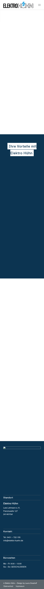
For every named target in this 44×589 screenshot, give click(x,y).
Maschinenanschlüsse (20, 42)
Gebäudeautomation (19, 39)
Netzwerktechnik (17, 49)
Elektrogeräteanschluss (20, 101)
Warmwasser (15, 112)
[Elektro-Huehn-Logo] (18, 5)
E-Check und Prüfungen (21, 105)
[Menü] (39, 5)
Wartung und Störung (19, 60)
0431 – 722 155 (17, 419)
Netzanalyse (15, 46)
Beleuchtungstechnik (19, 108)
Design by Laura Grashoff (27, 583)
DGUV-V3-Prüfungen (19, 53)
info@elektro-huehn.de (21, 422)
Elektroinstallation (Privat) (21, 90)
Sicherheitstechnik (18, 98)
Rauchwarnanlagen (18, 116)
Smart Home (15, 94)
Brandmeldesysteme (19, 57)
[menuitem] (39, 5)
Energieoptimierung (18, 35)
